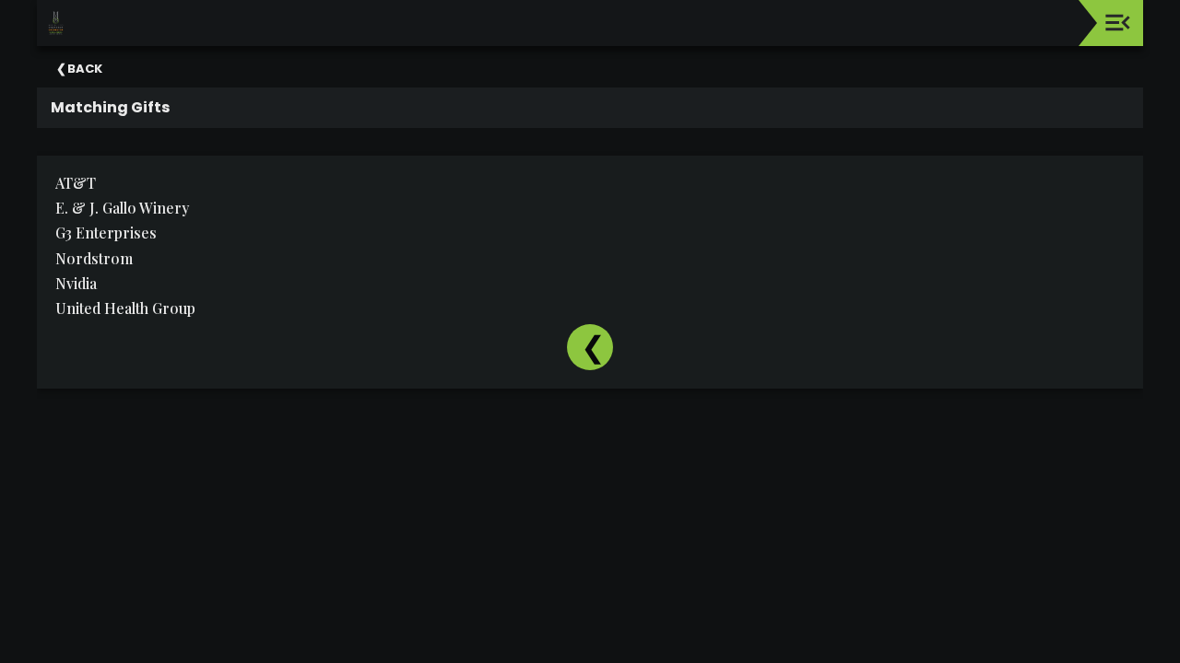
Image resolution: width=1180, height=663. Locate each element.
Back (84, 68)
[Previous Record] (590, 347)
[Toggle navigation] (1118, 22)
